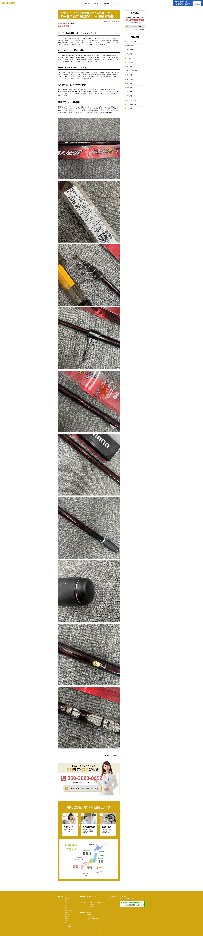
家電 (66, 922)
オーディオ (68, 924)
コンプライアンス (91, 916)
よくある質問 (123, 896)
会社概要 (115, 3)
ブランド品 (68, 896)
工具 (66, 928)
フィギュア (68, 926)
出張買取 (92, 904)
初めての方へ (97, 3)
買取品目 (87, 3)
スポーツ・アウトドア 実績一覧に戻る (111, 21)
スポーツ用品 (68, 910)
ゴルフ (67, 906)
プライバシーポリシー (93, 918)
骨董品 (67, 900)
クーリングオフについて (126, 898)
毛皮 (66, 902)
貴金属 (67, 898)
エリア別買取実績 (91, 896)
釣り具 (67, 914)
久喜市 (65, 23)
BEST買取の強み (94, 906)
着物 (66, 912)
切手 (66, 908)
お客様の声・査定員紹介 (96, 902)
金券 (66, 918)
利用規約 (89, 914)
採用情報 (89, 912)
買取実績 (106, 3)
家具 (66, 916)
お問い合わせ (114, 896)
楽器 (66, 920)
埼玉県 (60, 23)
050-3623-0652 (136, 20)
